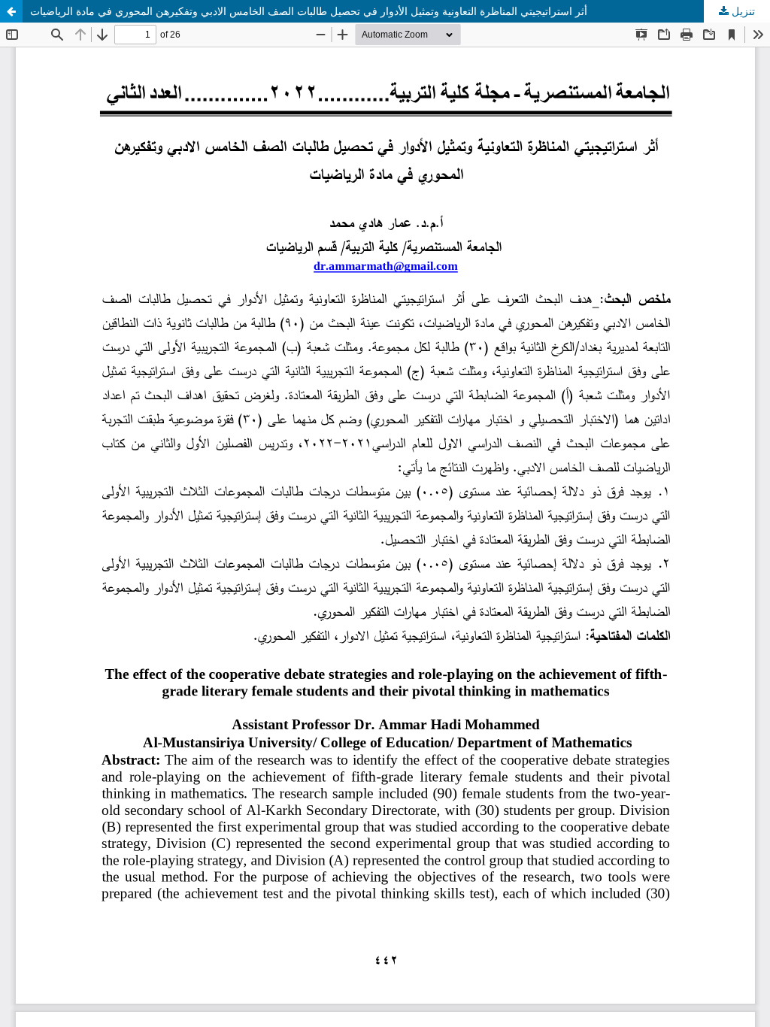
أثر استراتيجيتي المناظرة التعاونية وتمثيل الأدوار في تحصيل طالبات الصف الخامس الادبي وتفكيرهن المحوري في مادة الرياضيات (308, 11)
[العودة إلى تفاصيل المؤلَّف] (11, 11)
